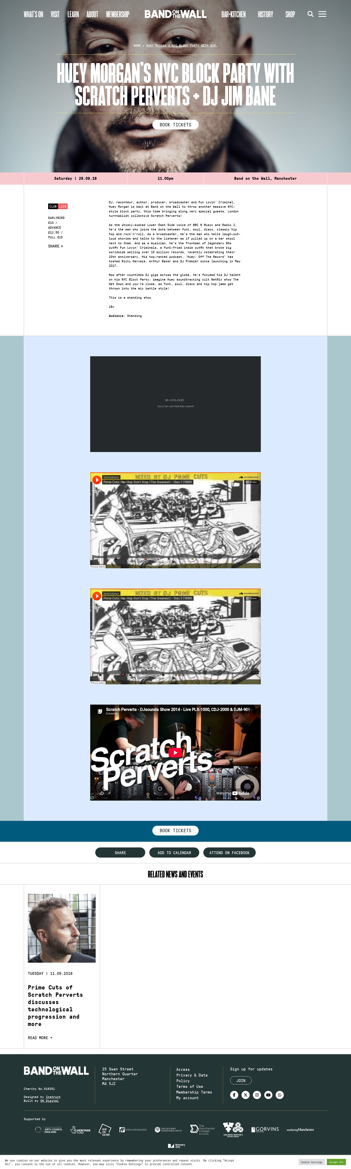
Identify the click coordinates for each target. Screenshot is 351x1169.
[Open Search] (310, 14)
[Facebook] (234, 1095)
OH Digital (49, 1100)
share (120, 852)
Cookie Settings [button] (311, 1162)
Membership (117, 14)
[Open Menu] (322, 14)
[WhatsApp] (280, 1095)
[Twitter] (246, 1095)
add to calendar (174, 852)
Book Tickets (175, 124)
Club (53, 206)
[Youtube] (268, 1095)
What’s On (33, 14)
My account (187, 1097)
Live (62, 206)
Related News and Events (175, 874)
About (92, 14)
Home (137, 45)
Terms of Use (189, 1086)
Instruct (53, 1097)
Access (183, 1069)
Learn (73, 14)
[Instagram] (257, 1095)
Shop (290, 14)
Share (53, 245)
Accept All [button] (336, 1162)
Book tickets (175, 830)
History (265, 14)
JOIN (240, 1080)
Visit (55, 14)
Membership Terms (194, 1092)
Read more (38, 1037)
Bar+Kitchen (234, 14)
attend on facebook (229, 852)
